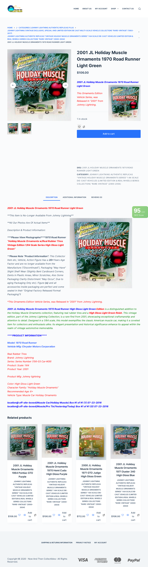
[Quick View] (24, 516)
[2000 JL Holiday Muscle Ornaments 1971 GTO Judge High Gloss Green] (91, 442)
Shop (113, 9)
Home (76, 9)
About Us (86, 9)
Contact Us (128, 9)
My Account (101, 9)
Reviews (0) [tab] (96, 197)
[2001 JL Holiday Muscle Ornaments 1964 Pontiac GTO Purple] (22, 442)
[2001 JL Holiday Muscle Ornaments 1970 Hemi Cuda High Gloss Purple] (57, 441)
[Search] (139, 9)
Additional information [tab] (74, 197)
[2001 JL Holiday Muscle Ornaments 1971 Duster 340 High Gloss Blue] (126, 441)
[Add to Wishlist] (79, 127)
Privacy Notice (83, 542)
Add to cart (109, 133)
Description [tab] (52, 197)
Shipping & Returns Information (56, 542)
